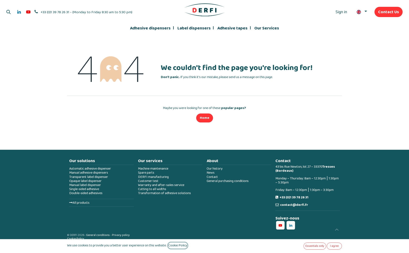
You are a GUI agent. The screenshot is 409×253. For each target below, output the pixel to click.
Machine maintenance (153, 168)
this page (266, 77)
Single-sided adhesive (84, 189)
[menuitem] (152, 28)
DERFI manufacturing (153, 177)
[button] (8, 12)
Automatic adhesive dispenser (90, 168)
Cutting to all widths (152, 189)
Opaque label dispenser (85, 181)
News (211, 172)
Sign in (341, 12)
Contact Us (388, 12)
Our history (215, 168)
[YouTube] (28, 12)
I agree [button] (334, 246)
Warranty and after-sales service (161, 185)
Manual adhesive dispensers (88, 172)
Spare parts (146, 172)
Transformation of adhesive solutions (164, 193)
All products (81, 202)
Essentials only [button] (314, 246)
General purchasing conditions (228, 181)
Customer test (148, 181)
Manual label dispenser (85, 185)
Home (204, 118)
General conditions (98, 235)
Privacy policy (121, 235)
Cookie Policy (75, 238)
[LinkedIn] (19, 12)
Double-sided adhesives (85, 193)
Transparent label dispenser (88, 177)
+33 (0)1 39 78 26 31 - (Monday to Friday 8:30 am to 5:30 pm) (86, 12)
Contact (212, 177)
